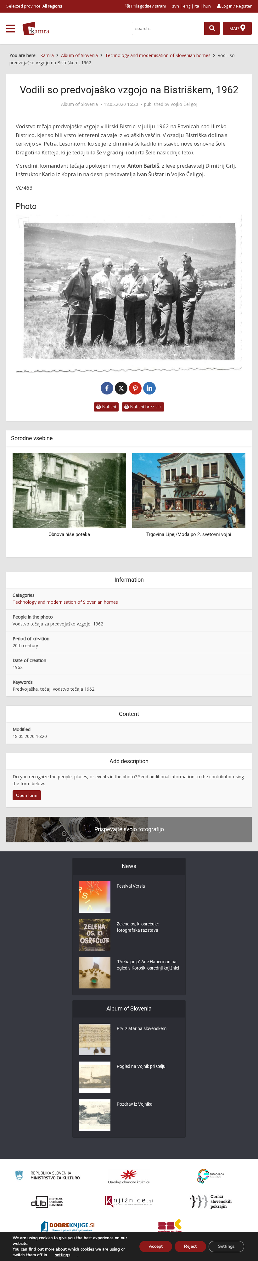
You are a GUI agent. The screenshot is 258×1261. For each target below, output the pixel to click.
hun (207, 6)
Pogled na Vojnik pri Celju (141, 1066)
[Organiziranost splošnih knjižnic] (129, 1176)
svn (175, 6)
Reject (190, 1246)
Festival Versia (131, 886)
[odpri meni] (10, 29)
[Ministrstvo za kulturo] (47, 1176)
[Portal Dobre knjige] (67, 1227)
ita (196, 6)
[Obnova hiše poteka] (69, 490)
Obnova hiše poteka (69, 534)
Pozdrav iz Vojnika (135, 1104)
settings (62, 1255)
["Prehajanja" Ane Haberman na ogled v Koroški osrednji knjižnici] (94, 972)
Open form (26, 795)
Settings (226, 1246)
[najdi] (212, 28)
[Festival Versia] (94, 897)
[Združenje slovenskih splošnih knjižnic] (128, 1201)
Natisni (108, 407)
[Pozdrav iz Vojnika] (94, 1115)
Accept (156, 1246)
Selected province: (34, 6)
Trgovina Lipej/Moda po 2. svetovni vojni (188, 534)
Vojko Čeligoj (184, 104)
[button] (230, 503)
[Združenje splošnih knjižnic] (170, 1227)
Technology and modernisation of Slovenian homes (65, 602)
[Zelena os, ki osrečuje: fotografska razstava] (94, 935)
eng (186, 6)
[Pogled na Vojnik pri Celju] (94, 1077)
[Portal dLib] (47, 1202)
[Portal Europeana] (210, 1176)
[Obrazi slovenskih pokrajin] (211, 1202)
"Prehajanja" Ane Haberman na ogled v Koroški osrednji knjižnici (148, 964)
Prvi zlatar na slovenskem (141, 1028)
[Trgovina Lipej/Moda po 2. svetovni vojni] (188, 490)
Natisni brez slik (145, 407)
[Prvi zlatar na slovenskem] (94, 1039)
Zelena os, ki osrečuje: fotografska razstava (138, 927)
